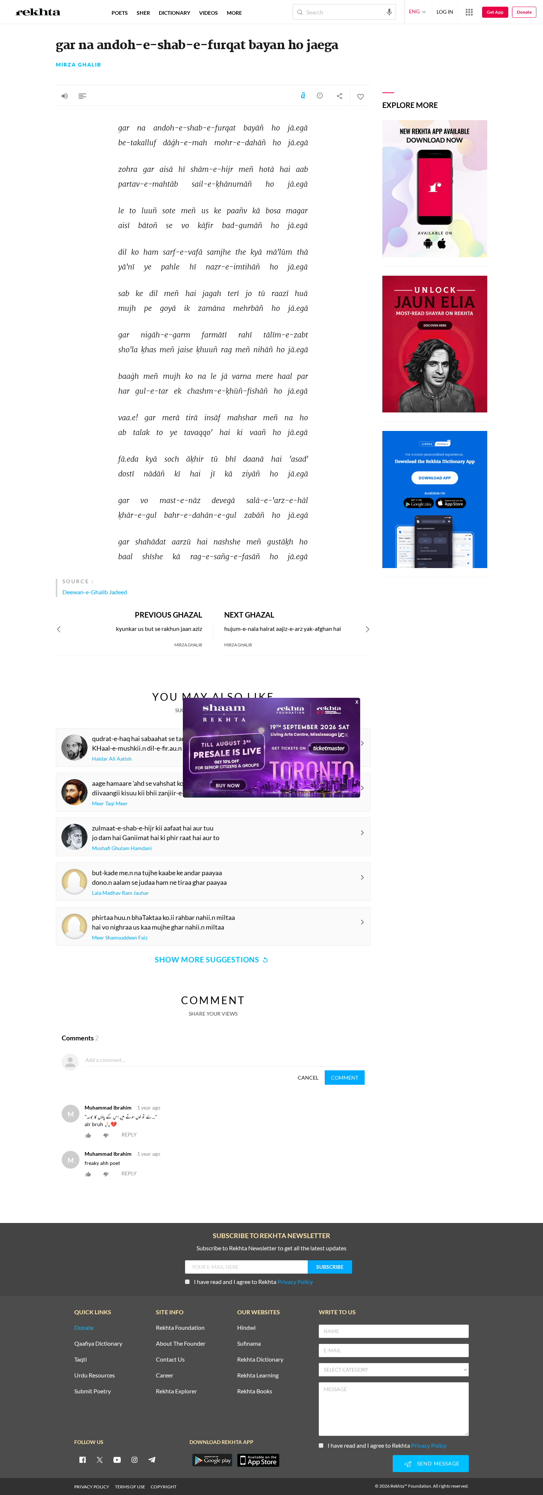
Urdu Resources (94, 1375)
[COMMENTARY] (82, 95)
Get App (495, 12)
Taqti (80, 1359)
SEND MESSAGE (438, 1463)
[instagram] (134, 1459)
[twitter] (100, 1459)
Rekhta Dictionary (260, 1359)
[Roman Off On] (303, 95)
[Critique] (320, 95)
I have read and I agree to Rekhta (253, 1281)
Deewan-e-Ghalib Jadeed (94, 591)
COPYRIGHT (164, 1486)
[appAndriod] (212, 1460)
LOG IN (445, 12)
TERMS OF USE (130, 1486)
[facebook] (82, 1459)
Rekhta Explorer (176, 1391)
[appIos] (258, 1460)
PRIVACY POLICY (91, 1486)
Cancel (308, 1077)
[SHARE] (339, 95)
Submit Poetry (92, 1391)
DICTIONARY (174, 13)
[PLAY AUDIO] (65, 95)
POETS (120, 13)
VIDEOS (208, 13)
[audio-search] (389, 11)
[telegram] (152, 1459)
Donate (524, 12)
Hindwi (246, 1328)
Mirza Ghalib (78, 64)
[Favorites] (360, 95)
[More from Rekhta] (469, 11)
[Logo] (38, 13)
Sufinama (249, 1344)
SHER (143, 13)
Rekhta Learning (258, 1375)
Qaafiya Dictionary (98, 1344)
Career (164, 1375)
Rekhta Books (254, 1391)
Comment (344, 1077)
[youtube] (117, 1459)
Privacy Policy (295, 1281)
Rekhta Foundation (180, 1328)
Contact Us (170, 1359)
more (234, 13)
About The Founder (180, 1344)
